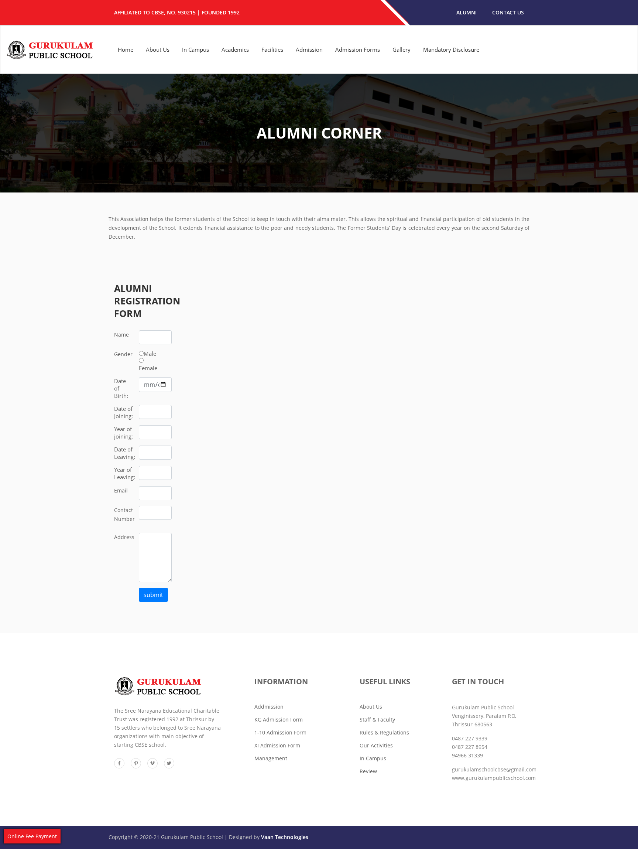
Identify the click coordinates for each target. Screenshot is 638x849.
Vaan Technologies (284, 837)
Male (150, 353)
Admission (309, 49)
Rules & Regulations (384, 732)
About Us (157, 49)
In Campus (195, 49)
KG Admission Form (278, 719)
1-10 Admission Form (280, 732)
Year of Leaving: (124, 473)
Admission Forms (357, 49)
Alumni (466, 12)
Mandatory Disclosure (451, 49)
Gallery (401, 49)
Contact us (508, 12)
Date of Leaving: (124, 453)
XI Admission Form (277, 745)
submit (153, 595)
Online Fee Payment (32, 836)
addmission (269, 706)
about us (371, 706)
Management (270, 758)
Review (368, 771)
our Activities (376, 745)
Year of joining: (123, 432)
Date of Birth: (121, 388)
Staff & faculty (377, 719)
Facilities (272, 49)
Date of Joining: (123, 412)
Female (148, 368)
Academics (235, 49)
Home (125, 49)
